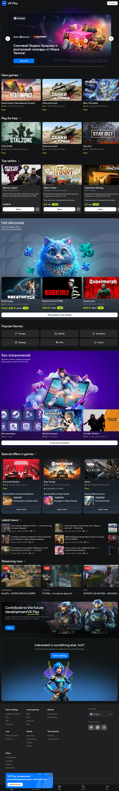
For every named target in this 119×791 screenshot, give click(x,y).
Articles (29, 742)
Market (50, 709)
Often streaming (12, 736)
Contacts (9, 761)
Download (30, 721)
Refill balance (52, 717)
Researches (10, 768)
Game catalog (12, 709)
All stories (30, 736)
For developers (11, 757)
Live (7, 731)
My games (9, 724)
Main (28, 714)
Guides (29, 746)
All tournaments (53, 739)
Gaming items (52, 714)
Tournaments (53, 731)
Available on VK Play (13, 714)
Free (7, 717)
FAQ (28, 724)
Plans (28, 717)
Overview (50, 736)
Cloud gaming (32, 709)
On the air (9, 739)
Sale (7, 721)
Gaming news (31, 739)
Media (29, 731)
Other (8, 753)
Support (9, 764)
